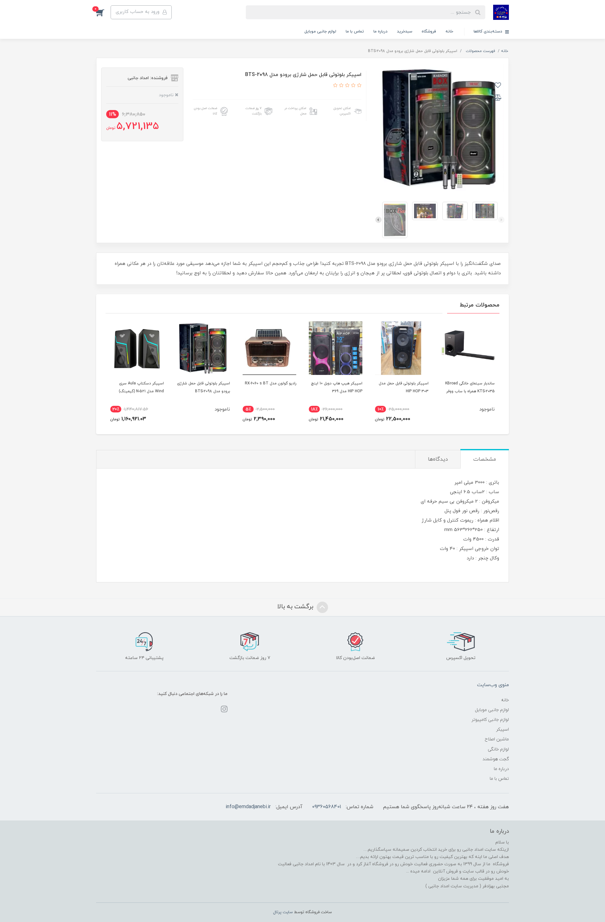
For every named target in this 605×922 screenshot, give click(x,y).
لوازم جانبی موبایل (320, 31)
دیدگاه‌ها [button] (438, 459)
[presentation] (501, 220)
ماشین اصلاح (497, 739)
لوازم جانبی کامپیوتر (490, 720)
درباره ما (380, 31)
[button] (103, 12)
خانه (449, 31)
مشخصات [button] (484, 459)
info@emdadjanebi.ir (248, 806)
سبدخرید (404, 31)
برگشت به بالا (296, 606)
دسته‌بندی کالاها (489, 31)
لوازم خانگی (498, 749)
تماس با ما (355, 31)
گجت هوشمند (495, 759)
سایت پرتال (283, 912)
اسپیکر (502, 729)
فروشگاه (429, 31)
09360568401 (326, 806)
